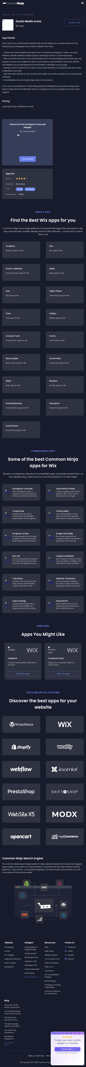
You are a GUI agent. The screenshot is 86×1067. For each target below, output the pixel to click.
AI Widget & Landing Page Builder (52, 986)
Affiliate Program (51, 955)
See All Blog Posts (9, 1044)
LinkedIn (71, 955)
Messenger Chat (31, 957)
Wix (13, 15)
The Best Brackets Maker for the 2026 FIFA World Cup (11, 1025)
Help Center (49, 951)
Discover (5, 15)
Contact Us (49, 971)
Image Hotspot (31, 953)
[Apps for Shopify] (21, 746)
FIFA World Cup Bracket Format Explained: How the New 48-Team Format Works (11, 1018)
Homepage (9, 947)
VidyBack (12, 658)
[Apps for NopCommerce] (65, 836)
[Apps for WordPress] (21, 724)
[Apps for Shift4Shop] (65, 791)
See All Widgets (31, 977)
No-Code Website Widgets (52, 976)
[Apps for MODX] (65, 814)
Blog (46, 947)
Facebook (72, 947)
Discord (71, 959)
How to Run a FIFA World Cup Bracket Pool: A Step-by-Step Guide (12, 1006)
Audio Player (29, 973)
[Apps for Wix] (65, 724)
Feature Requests (52, 963)
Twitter (70, 951)
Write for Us (49, 967)
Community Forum (52, 959)
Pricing (7, 951)
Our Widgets (9, 955)
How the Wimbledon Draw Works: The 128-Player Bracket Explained (12, 1012)
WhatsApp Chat (31, 965)
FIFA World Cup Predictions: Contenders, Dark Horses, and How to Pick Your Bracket (12, 1031)
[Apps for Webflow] (21, 769)
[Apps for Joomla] (65, 769)
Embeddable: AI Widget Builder (31, 948)
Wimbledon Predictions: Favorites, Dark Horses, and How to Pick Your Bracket (12, 1037)
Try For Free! (27, 159)
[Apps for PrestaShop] (21, 791)
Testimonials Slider (32, 969)
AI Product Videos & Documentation (52, 992)
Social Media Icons (25, 15)
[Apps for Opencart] (21, 836)
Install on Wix (74, 22)
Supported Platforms (12, 959)
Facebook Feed (55, 658)
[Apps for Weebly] (65, 746)
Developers (9, 967)
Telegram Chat (31, 961)
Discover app (23, 673)
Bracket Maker (50, 981)
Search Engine (10, 963)
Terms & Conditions (36, 1056)
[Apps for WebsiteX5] (21, 814)
